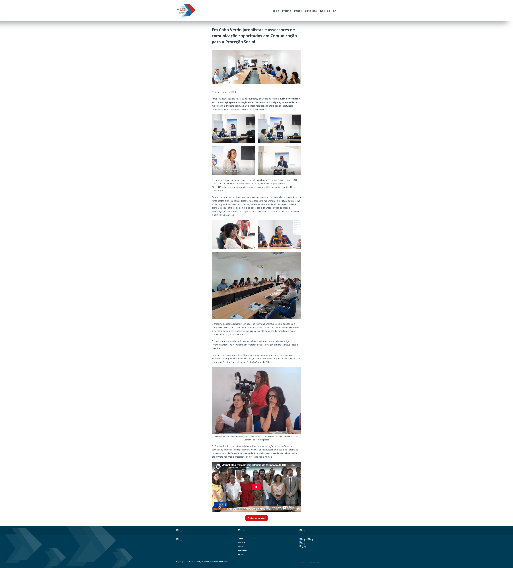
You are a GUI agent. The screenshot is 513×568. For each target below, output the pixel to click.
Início (276, 10)
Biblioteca (311, 10)
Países (298, 10)
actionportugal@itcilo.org (310, 562)
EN (335, 10)
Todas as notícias (256, 518)
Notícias (325, 10)
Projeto (286, 10)
